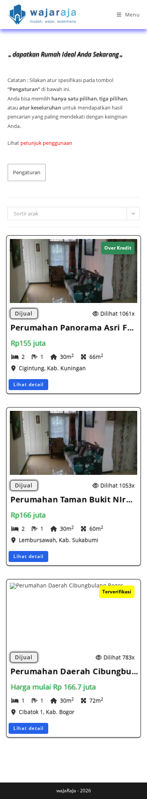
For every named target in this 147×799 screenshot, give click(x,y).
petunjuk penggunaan (46, 142)
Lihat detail (28, 384)
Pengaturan (26, 172)
